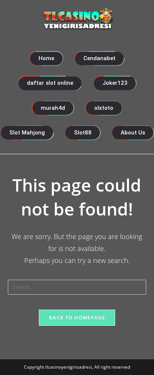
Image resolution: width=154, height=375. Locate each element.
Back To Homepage (77, 317)
